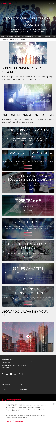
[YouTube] (11, 374)
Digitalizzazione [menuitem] (39, 36)
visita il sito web (5, 367)
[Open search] (49, 3)
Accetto (9, 421)
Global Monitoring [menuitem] (50, 36)
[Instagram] (19, 374)
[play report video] (28, 337)
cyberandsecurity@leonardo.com (38, 361)
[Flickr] (15, 374)
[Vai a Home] (28, 400)
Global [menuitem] (20, 384)
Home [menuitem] (2, 36)
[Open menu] (53, 3)
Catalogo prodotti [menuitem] (7, 384)
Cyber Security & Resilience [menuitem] (13, 36)
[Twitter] (3, 374)
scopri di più (28, 144)
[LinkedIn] (7, 374)
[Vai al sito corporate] (6, 3)
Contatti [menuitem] (4, 389)
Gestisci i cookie (19, 421)
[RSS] (23, 374)
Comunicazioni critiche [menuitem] (27, 36)
